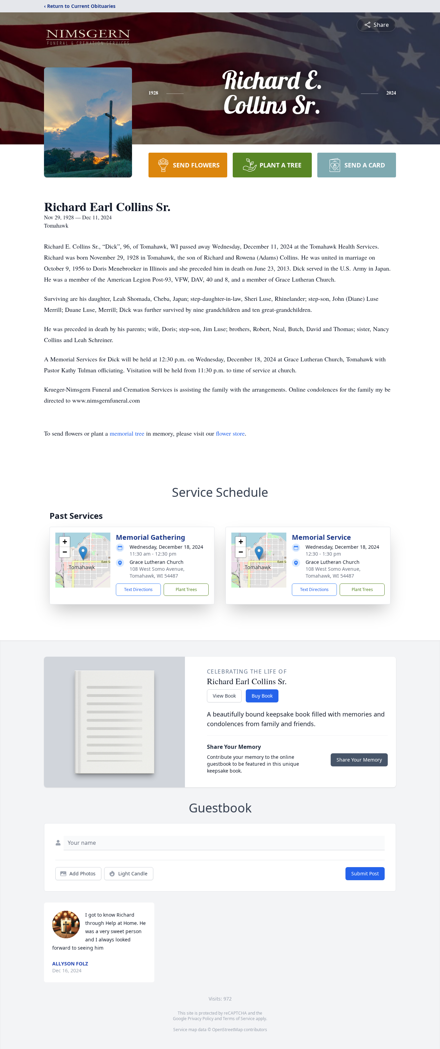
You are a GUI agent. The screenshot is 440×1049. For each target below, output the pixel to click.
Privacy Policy (200, 1018)
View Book (224, 695)
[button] (83, 553)
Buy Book (262, 695)
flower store (230, 433)
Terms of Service (239, 1018)
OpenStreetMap (227, 1029)
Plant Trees (186, 589)
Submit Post (365, 873)
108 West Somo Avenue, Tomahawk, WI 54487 (157, 572)
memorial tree (127, 433)
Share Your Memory (359, 759)
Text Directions (138, 589)
